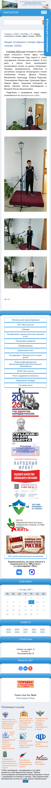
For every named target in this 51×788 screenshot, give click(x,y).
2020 (16, 34)
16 (31, 606)
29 (25, 614)
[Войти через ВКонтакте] (25, 668)
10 (37, 602)
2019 (8, 632)
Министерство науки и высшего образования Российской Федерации (9, 723)
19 (7, 610)
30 (31, 614)
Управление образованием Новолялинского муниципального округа (9, 763)
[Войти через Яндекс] (30, 668)
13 (13, 606)
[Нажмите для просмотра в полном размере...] (27, 132)
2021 (34, 630)
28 (19, 614)
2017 (25, 632)
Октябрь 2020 (25, 590)
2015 (42, 632)
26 (7, 614)
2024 (8, 630)
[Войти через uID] (21, 668)
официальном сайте (29, 95)
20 (13, 610)
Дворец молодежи (40, 763)
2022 (25, 630)
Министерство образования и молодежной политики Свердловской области (26, 723)
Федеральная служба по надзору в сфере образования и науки (41, 723)
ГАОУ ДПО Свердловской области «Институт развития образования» (8, 740)
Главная (8, 34)
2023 (17, 630)
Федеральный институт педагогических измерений (26, 744)
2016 (34, 632)
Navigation (11, 12)
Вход (32, 698)
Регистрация (22, 698)
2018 (17, 632)
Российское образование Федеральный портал (25, 763)
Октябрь (25, 34)
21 (19, 610)
